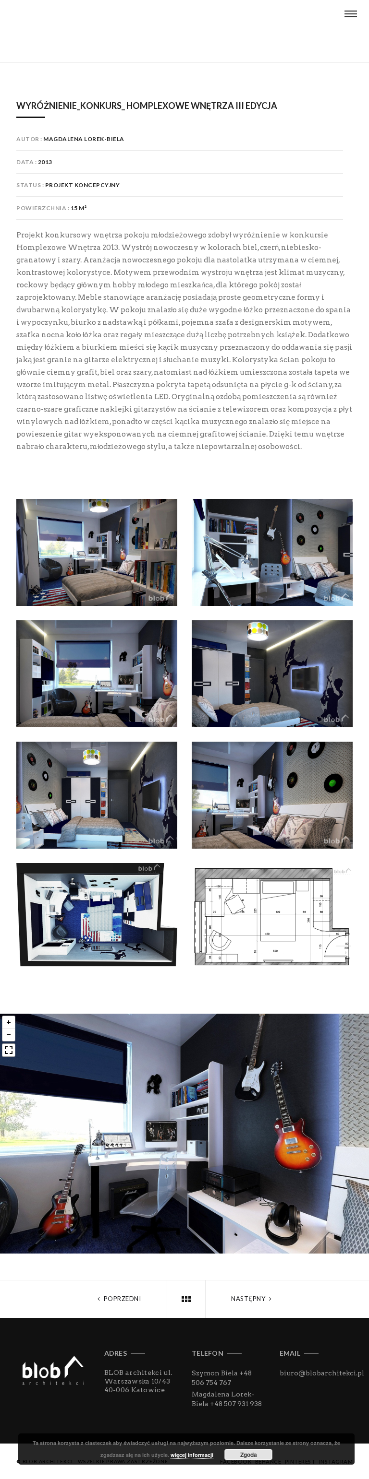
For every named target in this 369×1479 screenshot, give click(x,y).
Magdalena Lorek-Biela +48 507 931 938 (227, 1399)
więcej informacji (192, 1454)
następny (249, 1298)
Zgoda (248, 1454)
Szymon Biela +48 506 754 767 (222, 1377)
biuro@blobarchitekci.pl (322, 1373)
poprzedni (121, 1298)
